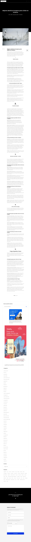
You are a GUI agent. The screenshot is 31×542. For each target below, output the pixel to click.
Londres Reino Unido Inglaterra (12, 476)
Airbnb (19, 92)
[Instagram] (28, 1)
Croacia (5, 403)
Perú (5, 450)
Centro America (6, 396)
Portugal (5, 455)
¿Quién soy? (6, 370)
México (5, 443)
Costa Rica (15, 473)
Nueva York (6, 448)
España (5, 410)
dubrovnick (22, 473)
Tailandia (5, 457)
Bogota (5, 388)
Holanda (5, 424)
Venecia (5, 481)
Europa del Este (6, 417)
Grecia (5, 422)
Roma (4, 479)
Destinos (5, 405)
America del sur (6, 379)
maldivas (18, 476)
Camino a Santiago (7, 393)
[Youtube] (25, 1)
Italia (5, 433)
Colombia (6, 400)
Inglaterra (5, 431)
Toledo (18, 479)
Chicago (8, 473)
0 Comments (20, 14)
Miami (5, 445)
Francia (5, 421)
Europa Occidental (7, 419)
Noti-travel (16, 14)
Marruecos (5, 440)
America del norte (7, 377)
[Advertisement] (15, 20)
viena (7, 481)
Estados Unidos (6, 412)
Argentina (5, 381)
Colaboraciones (6, 398)
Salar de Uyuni (8, 479)
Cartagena (5, 473)
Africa (5, 372)
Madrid (5, 436)
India (5, 429)
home (5, 426)
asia (7, 471)
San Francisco (13, 479)
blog (16, 471)
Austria (5, 384)
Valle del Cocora (22, 479)
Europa (14, 14)
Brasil (5, 391)
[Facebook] (26, 1)
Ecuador (5, 407)
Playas (5, 452)
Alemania (5, 374)
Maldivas (5, 438)
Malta (21, 476)
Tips (5, 459)
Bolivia (21, 471)
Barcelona (5, 386)
